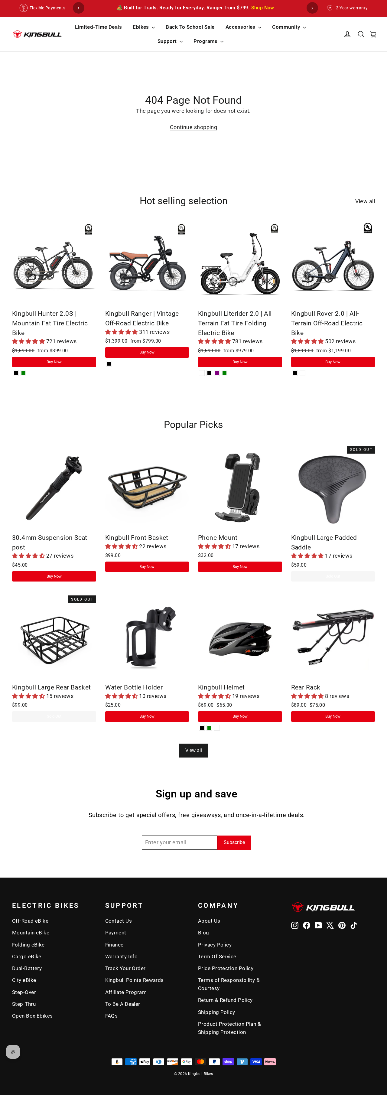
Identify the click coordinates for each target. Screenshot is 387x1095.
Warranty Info (121, 956)
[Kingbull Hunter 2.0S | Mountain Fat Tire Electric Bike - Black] (15, 373)
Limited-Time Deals (98, 27)
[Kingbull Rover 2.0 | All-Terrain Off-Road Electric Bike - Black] (295, 373)
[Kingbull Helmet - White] (217, 727)
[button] (29, 341)
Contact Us (118, 921)
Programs (206, 41)
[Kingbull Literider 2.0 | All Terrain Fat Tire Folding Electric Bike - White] (201, 373)
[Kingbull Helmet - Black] (201, 727)
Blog (203, 933)
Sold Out (333, 576)
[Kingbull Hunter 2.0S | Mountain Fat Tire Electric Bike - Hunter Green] (23, 373)
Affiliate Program (126, 992)
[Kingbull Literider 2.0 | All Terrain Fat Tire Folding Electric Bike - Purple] (217, 373)
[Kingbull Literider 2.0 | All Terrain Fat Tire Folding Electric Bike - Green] (224, 373)
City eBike (24, 980)
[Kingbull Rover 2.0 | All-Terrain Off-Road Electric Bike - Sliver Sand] (302, 373)
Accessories (241, 27)
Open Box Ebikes (32, 1016)
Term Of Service (217, 956)
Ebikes (141, 27)
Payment (115, 933)
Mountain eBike (30, 933)
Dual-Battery (27, 968)
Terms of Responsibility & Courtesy (229, 984)
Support (168, 41)
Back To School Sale (190, 27)
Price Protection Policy (225, 968)
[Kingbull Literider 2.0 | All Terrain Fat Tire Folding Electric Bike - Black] (209, 373)
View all (365, 201)
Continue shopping (193, 127)
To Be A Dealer (122, 1004)
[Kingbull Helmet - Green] (209, 727)
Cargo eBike (26, 956)
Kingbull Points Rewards (134, 980)
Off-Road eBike (30, 921)
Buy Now (54, 362)
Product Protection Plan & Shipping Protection (229, 1028)
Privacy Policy (215, 945)
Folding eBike (28, 945)
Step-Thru (24, 1004)
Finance (114, 945)
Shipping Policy (216, 1012)
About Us (209, 921)
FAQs (111, 1016)
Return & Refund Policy (225, 1000)
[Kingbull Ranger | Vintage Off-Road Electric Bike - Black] (109, 363)
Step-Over (24, 992)
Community (286, 27)
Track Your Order (125, 968)
